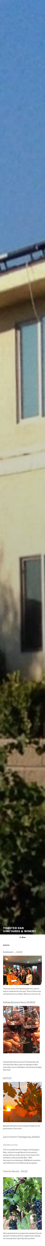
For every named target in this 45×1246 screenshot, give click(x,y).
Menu (24, 937)
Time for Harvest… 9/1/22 (15, 1171)
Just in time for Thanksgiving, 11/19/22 (21, 1137)
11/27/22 (7, 1078)
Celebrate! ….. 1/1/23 (12, 952)
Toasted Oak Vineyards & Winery (19, 930)
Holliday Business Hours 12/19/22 (19, 1002)
